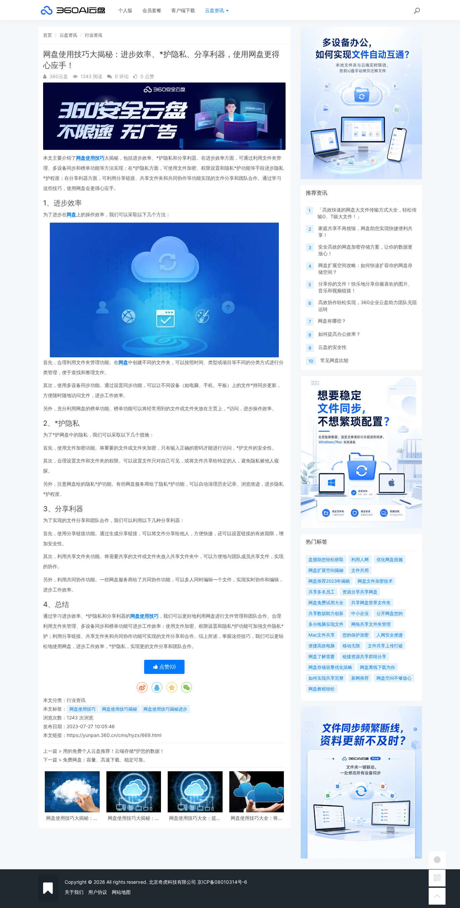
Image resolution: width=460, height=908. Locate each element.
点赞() (167, 666)
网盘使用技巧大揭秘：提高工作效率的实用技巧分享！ (134, 817)
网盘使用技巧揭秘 (119, 709)
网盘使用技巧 (90, 158)
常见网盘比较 (334, 360)
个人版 (125, 10)
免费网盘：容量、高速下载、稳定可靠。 (105, 760)
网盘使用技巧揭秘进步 (165, 709)
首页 (47, 35)
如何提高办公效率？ (339, 334)
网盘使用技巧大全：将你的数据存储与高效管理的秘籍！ (257, 817)
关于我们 (74, 892)
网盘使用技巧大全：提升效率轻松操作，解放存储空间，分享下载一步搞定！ (195, 817)
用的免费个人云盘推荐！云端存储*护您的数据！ (113, 751)
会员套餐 (151, 10)
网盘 (71, 214)
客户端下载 (183, 10)
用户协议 (97, 892)
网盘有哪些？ (332, 321)
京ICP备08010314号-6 (222, 882)
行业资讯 (93, 35)
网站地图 (121, 892)
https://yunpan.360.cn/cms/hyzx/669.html (114, 735)
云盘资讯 (215, 10)
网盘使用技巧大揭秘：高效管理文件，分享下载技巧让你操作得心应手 (72, 817)
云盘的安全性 (332, 347)
